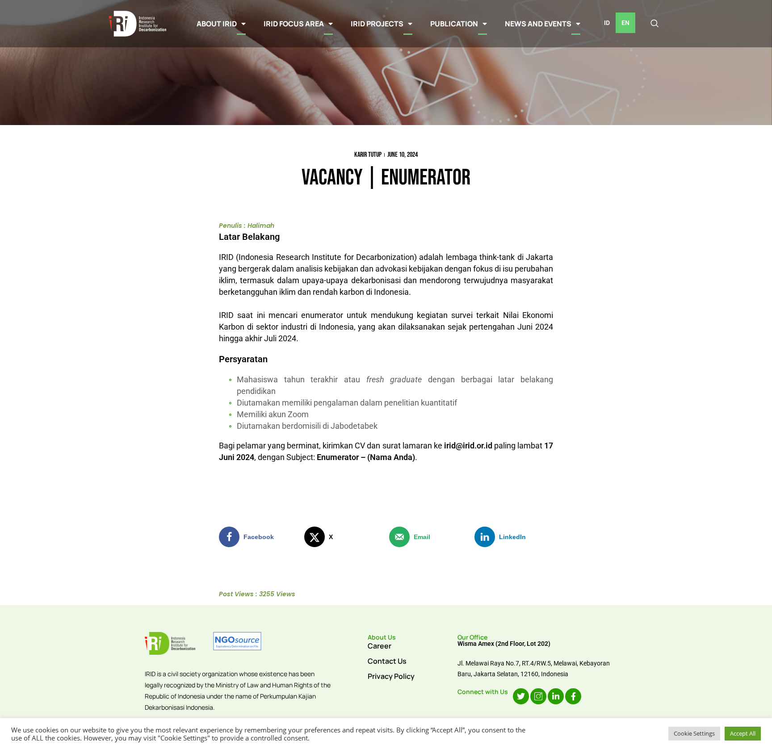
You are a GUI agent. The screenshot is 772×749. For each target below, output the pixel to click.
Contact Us (387, 661)
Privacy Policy (391, 676)
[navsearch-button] (654, 24)
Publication (454, 24)
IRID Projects (377, 24)
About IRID (217, 24)
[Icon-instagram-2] (538, 696)
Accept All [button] (742, 733)
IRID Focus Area (294, 24)
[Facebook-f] (573, 696)
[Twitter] (521, 696)
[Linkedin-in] (556, 696)
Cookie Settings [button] (694, 733)
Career (379, 646)
